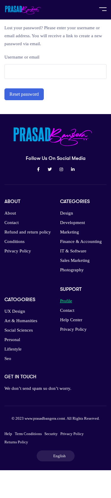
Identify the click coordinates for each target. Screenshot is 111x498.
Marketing (69, 232)
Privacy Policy (17, 251)
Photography (72, 269)
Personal (12, 339)
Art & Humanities (20, 320)
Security (51, 434)
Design (66, 213)
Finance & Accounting (81, 241)
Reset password (24, 94)
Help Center (71, 319)
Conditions (14, 241)
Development (72, 222)
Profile (66, 301)
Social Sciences (18, 330)
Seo (7, 358)
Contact (11, 222)
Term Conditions (28, 434)
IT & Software (73, 251)
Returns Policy (16, 442)
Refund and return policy (27, 232)
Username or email (21, 57)
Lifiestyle (13, 349)
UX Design (14, 311)
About (10, 213)
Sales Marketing (75, 260)
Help (8, 434)
